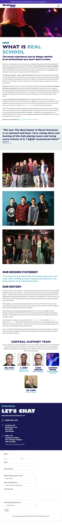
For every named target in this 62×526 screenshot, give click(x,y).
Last (22, 459)
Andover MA (52, 320)
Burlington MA (37, 320)
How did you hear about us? (12, 502)
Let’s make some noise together (28, 119)
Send (6, 510)
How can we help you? (11, 482)
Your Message (8, 489)
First (5, 459)
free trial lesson (28, 105)
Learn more (49, 2)
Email (6, 462)
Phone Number (9, 469)
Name (6, 454)
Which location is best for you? (13, 475)
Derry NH (13, 322)
